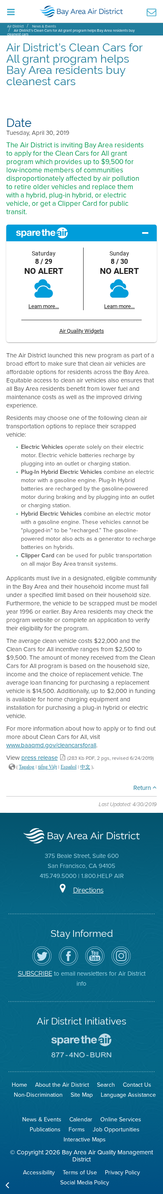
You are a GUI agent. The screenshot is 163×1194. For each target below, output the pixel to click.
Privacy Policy (122, 1172)
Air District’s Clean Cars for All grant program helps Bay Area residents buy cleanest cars (71, 32)
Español (68, 767)
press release (39, 757)
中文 (85, 767)
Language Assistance (128, 1094)
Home (19, 1084)
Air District (15, 26)
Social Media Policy (84, 1182)
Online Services (120, 1119)
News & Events (44, 26)
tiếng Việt (47, 767)
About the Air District (62, 1084)
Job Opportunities (116, 1129)
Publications (45, 1129)
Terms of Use (80, 1172)
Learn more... (43, 306)
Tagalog (26, 767)
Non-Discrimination (38, 1094)
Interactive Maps (85, 1139)
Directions (88, 890)
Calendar (80, 1119)
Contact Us (137, 1084)
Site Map (82, 1094)
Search (106, 1084)
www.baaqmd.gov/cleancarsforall (51, 745)
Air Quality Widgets (81, 331)
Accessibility (39, 1172)
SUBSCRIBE (35, 973)
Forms (77, 1129)
